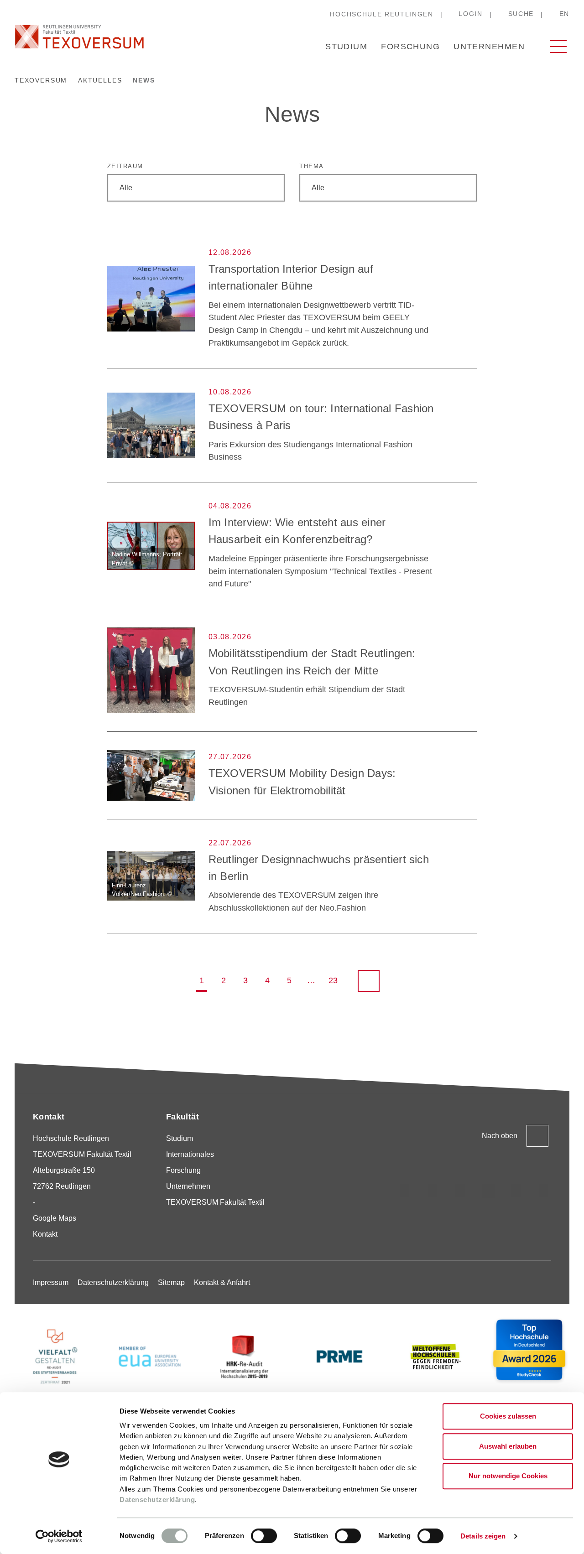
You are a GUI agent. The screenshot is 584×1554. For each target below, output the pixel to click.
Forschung (410, 46)
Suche (521, 13)
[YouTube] (516, 1191)
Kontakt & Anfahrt (222, 1282)
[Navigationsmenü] (558, 46)
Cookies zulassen (508, 1416)
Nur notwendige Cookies (508, 1476)
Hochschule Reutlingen (381, 14)
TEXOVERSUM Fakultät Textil (215, 1202)
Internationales (190, 1154)
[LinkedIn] (460, 1191)
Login (470, 13)
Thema (311, 166)
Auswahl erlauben (508, 1446)
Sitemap (171, 1282)
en (564, 13)
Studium (346, 46)
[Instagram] (404, 1191)
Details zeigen (483, 1536)
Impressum (50, 1282)
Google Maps (54, 1218)
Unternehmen (489, 46)
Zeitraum (125, 166)
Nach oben (499, 1136)
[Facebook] (544, 1191)
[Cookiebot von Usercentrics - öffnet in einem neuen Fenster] (59, 1536)
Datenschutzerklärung (157, 1499)
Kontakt (45, 1234)
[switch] (264, 1535)
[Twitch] (488, 1191)
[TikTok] (432, 1191)
